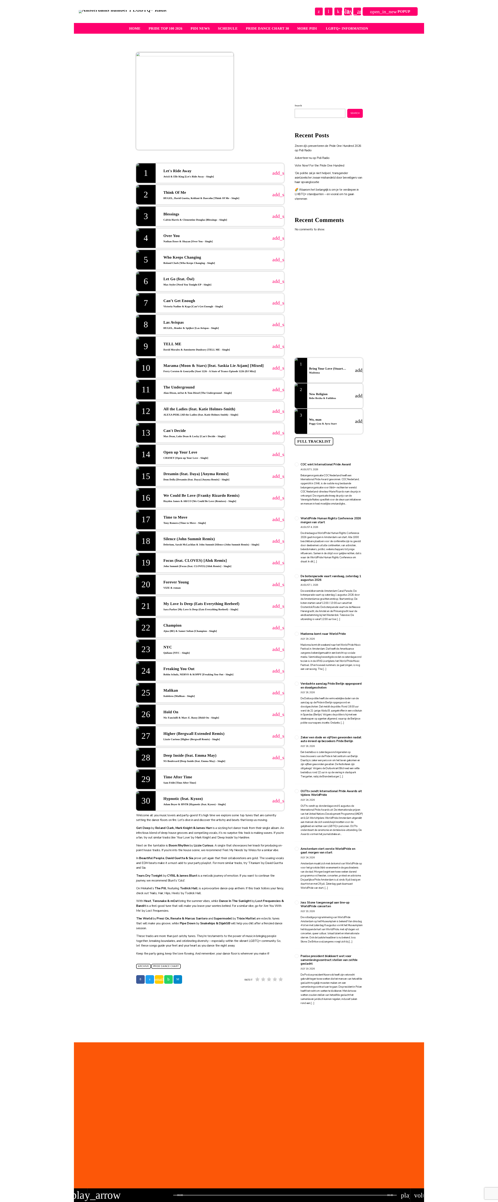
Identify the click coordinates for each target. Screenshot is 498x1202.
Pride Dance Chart (166, 966)
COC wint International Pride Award (326, 464)
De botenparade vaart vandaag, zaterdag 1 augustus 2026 (331, 578)
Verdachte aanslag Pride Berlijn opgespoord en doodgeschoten (331, 685)
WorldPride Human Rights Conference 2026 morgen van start (331, 520)
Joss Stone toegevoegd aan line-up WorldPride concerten (325, 904)
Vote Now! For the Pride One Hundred (319, 165)
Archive (143, 966)
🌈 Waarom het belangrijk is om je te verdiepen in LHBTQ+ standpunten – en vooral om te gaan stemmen (327, 194)
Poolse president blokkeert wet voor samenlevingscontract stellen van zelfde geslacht (329, 960)
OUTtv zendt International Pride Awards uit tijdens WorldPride (331, 793)
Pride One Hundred (228, 1142)
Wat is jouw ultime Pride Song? (334, 275)
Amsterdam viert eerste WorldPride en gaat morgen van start (328, 851)
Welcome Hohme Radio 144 (332, 295)
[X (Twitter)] (319, 11)
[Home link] (122, 11)
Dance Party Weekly (327, 255)
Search (298, 105)
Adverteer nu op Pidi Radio (312, 158)
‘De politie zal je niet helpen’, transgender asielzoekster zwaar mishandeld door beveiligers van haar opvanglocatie (328, 177)
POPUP (390, 11)
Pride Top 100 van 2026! (238, 1150)
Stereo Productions (316, 84)
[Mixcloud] (338, 11)
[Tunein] (328, 11)
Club (304, 76)
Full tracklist (314, 441)
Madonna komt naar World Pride (323, 634)
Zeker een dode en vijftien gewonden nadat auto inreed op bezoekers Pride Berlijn (331, 739)
